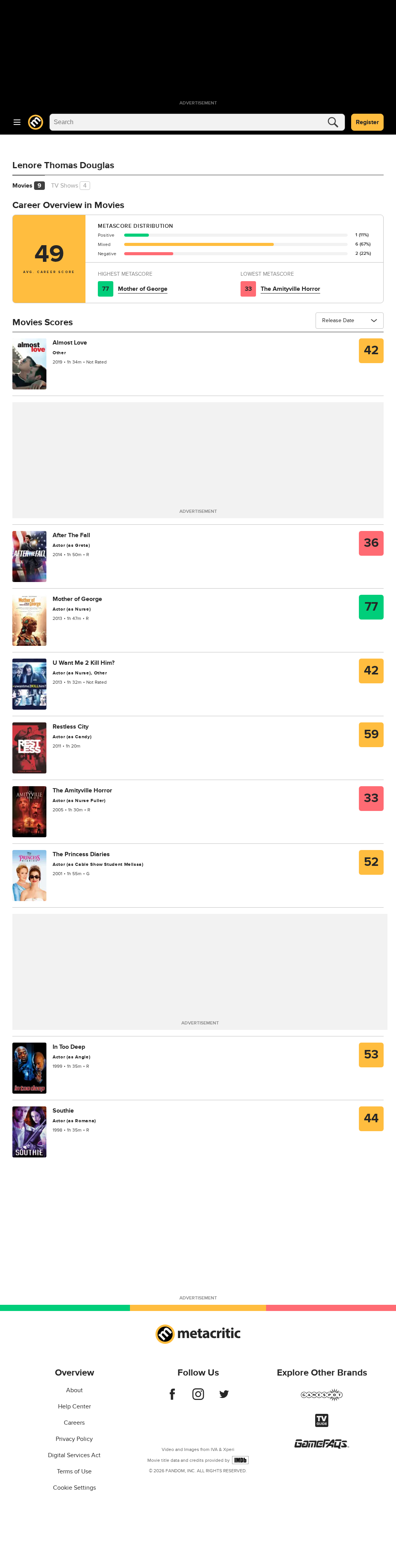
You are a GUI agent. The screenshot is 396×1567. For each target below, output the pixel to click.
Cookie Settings (74, 1488)
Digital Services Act (74, 1455)
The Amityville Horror (290, 289)
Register (367, 122)
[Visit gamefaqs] (321, 1447)
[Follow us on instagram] (198, 1398)
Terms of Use (74, 1471)
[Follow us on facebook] (172, 1398)
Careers (74, 1423)
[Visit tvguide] (321, 1425)
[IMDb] (240, 1460)
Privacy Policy (74, 1439)
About (74, 1390)
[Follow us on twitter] (224, 1398)
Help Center (74, 1406)
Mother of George (142, 289)
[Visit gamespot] (321, 1399)
